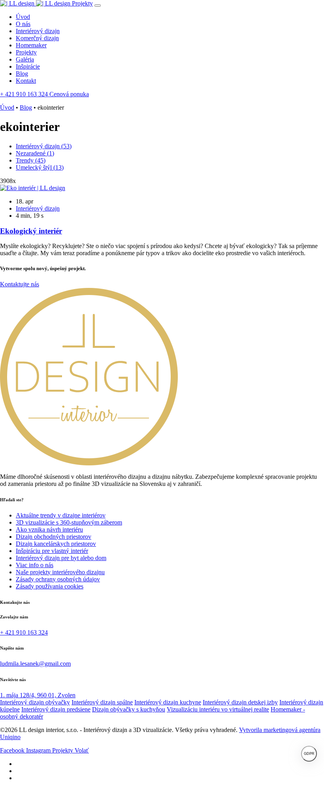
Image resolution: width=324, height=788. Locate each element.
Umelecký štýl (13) (40, 167)
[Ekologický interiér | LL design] (32, 188)
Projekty (82, 3)
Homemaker (31, 45)
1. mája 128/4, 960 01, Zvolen (37, 695)
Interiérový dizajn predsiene (55, 709)
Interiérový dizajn (38, 31)
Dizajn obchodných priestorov (53, 536)
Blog (22, 73)
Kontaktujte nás (19, 284)
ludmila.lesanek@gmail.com (35, 663)
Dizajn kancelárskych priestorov (56, 543)
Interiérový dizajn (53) (44, 146)
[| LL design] (36, 3)
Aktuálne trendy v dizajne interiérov (60, 515)
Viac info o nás (34, 565)
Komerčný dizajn (37, 38)
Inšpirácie (28, 66)
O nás (23, 24)
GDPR (309, 754)
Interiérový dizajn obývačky (35, 702)
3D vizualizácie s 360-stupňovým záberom (69, 522)
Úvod (23, 16)
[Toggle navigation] (97, 5)
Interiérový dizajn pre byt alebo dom (61, 558)
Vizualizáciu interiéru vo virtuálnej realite (218, 709)
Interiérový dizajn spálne (102, 702)
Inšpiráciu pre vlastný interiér (52, 550)
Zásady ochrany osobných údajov (58, 579)
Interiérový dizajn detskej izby (240, 702)
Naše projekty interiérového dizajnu (60, 572)
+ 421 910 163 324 (24, 94)
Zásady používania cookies (49, 586)
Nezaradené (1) (35, 153)
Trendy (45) (30, 160)
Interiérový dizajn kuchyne (167, 702)
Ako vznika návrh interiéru (49, 529)
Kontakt (26, 80)
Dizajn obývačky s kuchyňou (128, 709)
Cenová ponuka (69, 94)
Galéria (25, 59)
